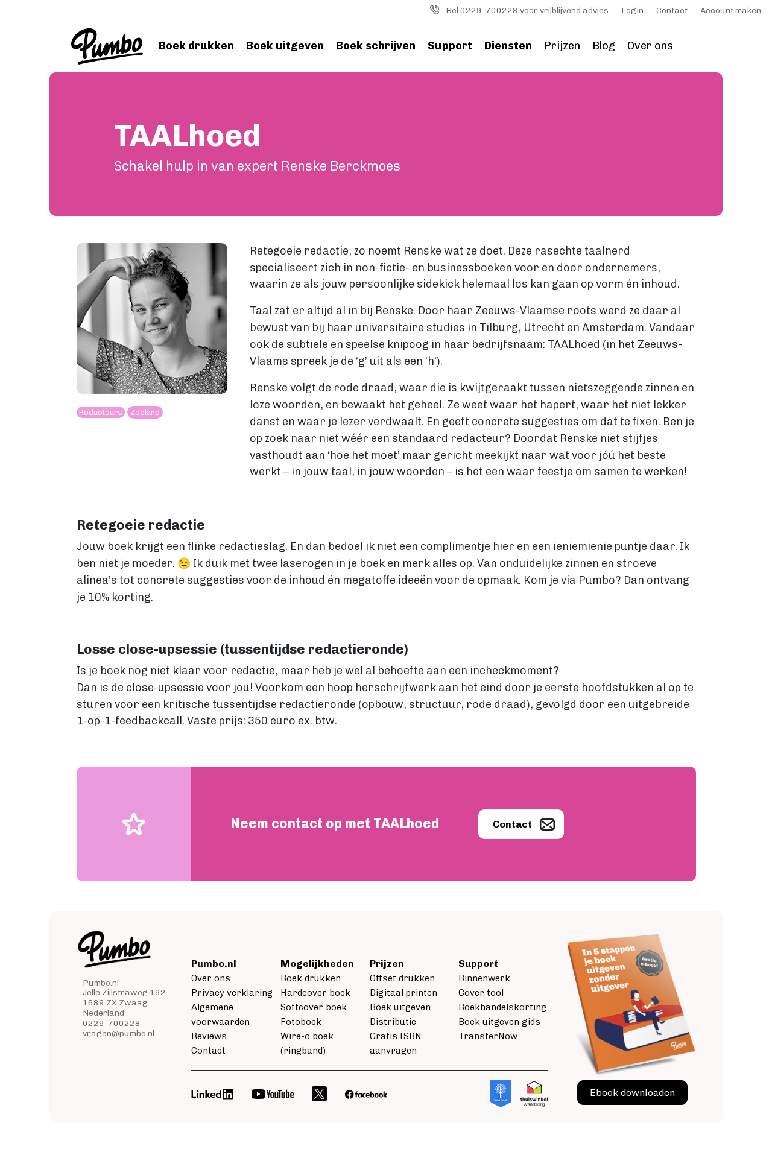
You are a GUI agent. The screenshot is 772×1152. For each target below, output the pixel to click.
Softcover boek (313, 1007)
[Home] (107, 46)
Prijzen (562, 45)
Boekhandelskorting (502, 1007)
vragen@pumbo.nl (118, 1033)
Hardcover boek (315, 992)
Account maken (730, 10)
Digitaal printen (403, 992)
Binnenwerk (484, 978)
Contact (672, 10)
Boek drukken (196, 45)
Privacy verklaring (232, 992)
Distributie (393, 1021)
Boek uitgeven (285, 45)
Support (450, 45)
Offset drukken (402, 978)
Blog (603, 45)
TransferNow (487, 1036)
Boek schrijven (376, 45)
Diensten (508, 45)
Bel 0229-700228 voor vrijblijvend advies (527, 10)
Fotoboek (300, 1021)
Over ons (650, 45)
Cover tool (481, 992)
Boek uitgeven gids (499, 1021)
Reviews (209, 1036)
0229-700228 (112, 1023)
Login (632, 10)
